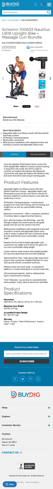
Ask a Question (36, 47)
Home (4, 20)
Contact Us (10, 452)
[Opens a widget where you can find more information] (10, 484)
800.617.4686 (8, 445)
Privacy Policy (19, 482)
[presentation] (3, 78)
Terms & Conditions (32, 482)
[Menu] (49, 4)
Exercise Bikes (14, 20)
